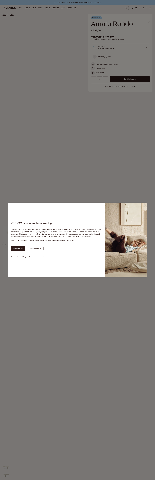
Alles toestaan (18, 248)
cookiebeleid (30, 240)
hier (72, 240)
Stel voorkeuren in (35, 248)
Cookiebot (42, 257)
